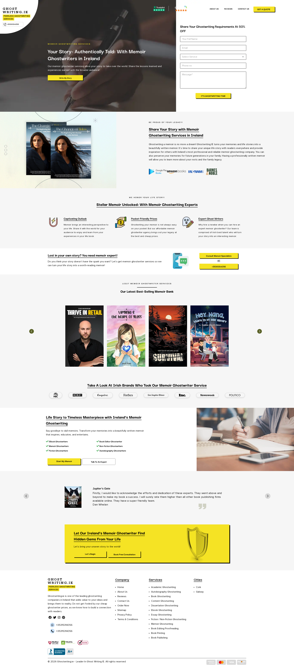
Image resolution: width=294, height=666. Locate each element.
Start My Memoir (64, 461)
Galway (200, 592)
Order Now (123, 605)
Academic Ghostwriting (163, 587)
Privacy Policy (124, 615)
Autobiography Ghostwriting (166, 592)
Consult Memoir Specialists (219, 255)
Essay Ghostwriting (161, 615)
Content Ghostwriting (162, 601)
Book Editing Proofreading (165, 628)
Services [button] (197, 8)
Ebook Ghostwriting (161, 610)
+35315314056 (12, 24)
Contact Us (243, 8)
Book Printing (158, 633)
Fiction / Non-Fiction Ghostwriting (168, 619)
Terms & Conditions (127, 619)
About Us (214, 8)
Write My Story (65, 77)
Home (120, 587)
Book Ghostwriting (161, 596)
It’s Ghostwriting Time (213, 95)
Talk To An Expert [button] (99, 461)
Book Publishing (159, 637)
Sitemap (121, 610)
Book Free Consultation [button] (124, 554)
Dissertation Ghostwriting (164, 605)
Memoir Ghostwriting (162, 624)
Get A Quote (263, 9)
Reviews (228, 8)
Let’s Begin (90, 554)
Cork (198, 587)
